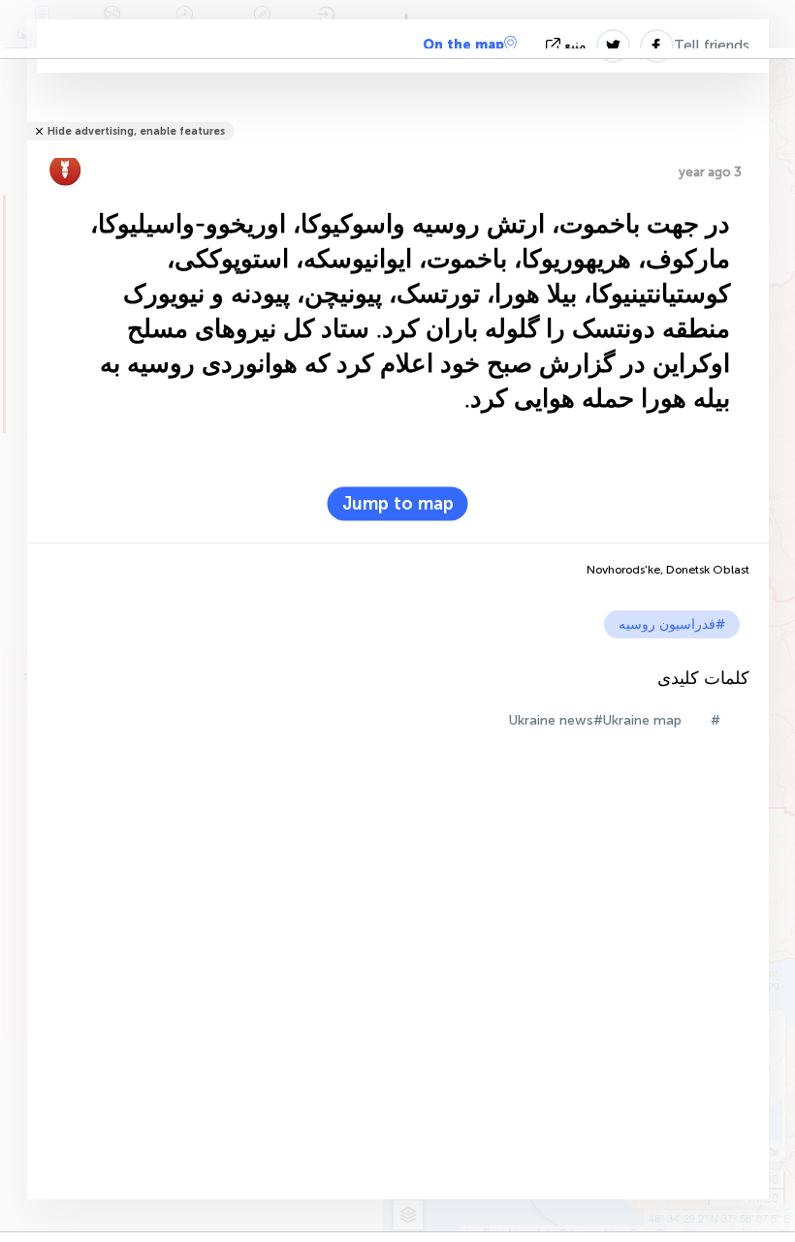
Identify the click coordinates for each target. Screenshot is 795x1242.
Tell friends (711, 45)
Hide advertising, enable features (136, 131)
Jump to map (398, 503)
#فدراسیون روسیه (672, 624)
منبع (575, 45)
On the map (463, 45)
